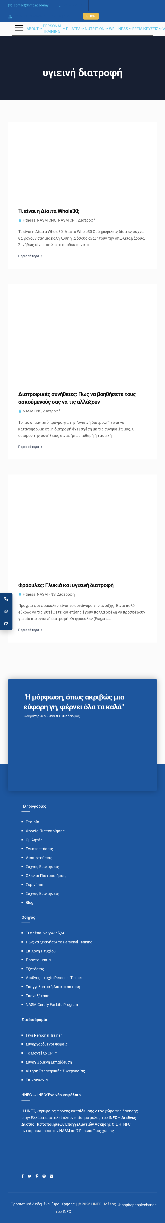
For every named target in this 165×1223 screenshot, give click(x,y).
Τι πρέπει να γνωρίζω (45, 933)
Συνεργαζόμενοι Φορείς (47, 1044)
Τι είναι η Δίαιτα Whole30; (48, 211)
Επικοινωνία (37, 1080)
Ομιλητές (34, 840)
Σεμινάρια (34, 884)
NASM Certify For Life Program (52, 1004)
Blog (29, 902)
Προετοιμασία (38, 960)
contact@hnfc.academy (31, 5)
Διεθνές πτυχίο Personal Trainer (54, 977)
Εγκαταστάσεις (39, 848)
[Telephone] (6, 599)
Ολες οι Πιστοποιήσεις (46, 875)
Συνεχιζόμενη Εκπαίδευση (49, 1062)
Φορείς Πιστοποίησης (45, 831)
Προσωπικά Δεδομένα (30, 1204)
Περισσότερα (28, 256)
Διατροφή (87, 220)
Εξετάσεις (35, 969)
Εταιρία (32, 822)
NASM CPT (67, 220)
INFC (67, 1211)
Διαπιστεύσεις (39, 858)
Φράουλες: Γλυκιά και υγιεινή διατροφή (65, 585)
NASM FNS (32, 411)
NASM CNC (47, 220)
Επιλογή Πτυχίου (41, 951)
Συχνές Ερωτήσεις (42, 866)
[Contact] (6, 624)
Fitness (29, 220)
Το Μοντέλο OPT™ (41, 1053)
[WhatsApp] (6, 611)
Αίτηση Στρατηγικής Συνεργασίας (55, 1071)
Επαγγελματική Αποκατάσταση (53, 986)
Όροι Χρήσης (63, 1204)
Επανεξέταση (37, 995)
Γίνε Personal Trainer (44, 1035)
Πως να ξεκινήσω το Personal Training (59, 942)
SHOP (90, 16)
